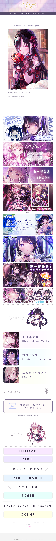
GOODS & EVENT (35, 13)
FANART (27, 13)
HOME (10, 13)
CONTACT (43, 13)
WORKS (15, 13)
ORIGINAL (21, 13)
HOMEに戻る (28, 526)
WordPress (43, 539)
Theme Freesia (31, 539)
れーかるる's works (18, 539)
